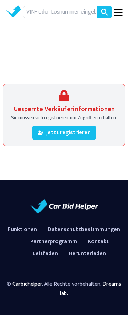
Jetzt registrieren (68, 132)
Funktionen (22, 229)
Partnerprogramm (53, 241)
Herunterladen (87, 253)
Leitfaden (45, 253)
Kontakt (98, 241)
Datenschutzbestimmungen (84, 229)
